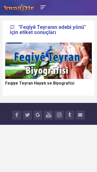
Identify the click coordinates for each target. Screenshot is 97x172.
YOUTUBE (48, 115)
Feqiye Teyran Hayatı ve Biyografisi (39, 83)
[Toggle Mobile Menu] (42, 7)
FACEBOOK (16, 115)
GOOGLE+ (37, 115)
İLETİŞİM (80, 115)
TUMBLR (69, 115)
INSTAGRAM (59, 115)
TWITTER (27, 115)
